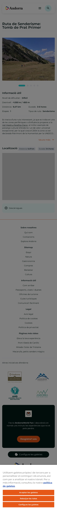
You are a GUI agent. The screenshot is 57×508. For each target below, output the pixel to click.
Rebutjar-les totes (28, 498)
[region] (28, 486)
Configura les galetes (29, 504)
